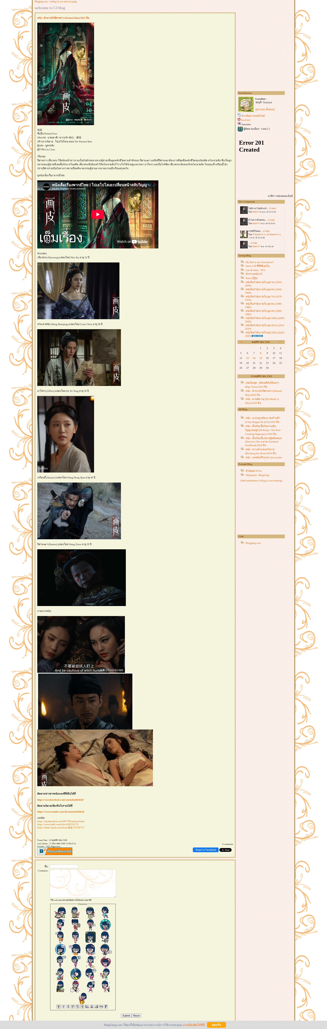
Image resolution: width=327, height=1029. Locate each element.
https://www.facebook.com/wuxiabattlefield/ (60, 799)
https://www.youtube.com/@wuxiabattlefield (60, 811)
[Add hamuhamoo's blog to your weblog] (261, 480)
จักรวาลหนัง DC (254, 273)
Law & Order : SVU (255, 270)
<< (241, 342)
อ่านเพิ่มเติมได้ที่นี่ (194, 1024)
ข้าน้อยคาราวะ (254, 470)
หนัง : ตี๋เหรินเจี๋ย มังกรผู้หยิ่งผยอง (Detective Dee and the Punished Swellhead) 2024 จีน (263, 442)
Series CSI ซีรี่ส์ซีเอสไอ (258, 266)
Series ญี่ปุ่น (252, 278)
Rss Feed (245, 120)
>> (280, 342)
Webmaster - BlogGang (257, 475)
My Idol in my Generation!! (260, 262)
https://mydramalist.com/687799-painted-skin (61, 821)
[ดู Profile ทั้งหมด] (265, 109)
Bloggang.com (253, 543)
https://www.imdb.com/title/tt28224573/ (58, 824)
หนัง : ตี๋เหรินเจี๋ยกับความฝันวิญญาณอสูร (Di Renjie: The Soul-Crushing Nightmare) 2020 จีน (263, 430)
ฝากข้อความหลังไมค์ (253, 115)
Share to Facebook (205, 849)
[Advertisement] (265, 509)
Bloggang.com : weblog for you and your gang (56, 1)
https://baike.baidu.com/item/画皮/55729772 (60, 827)
